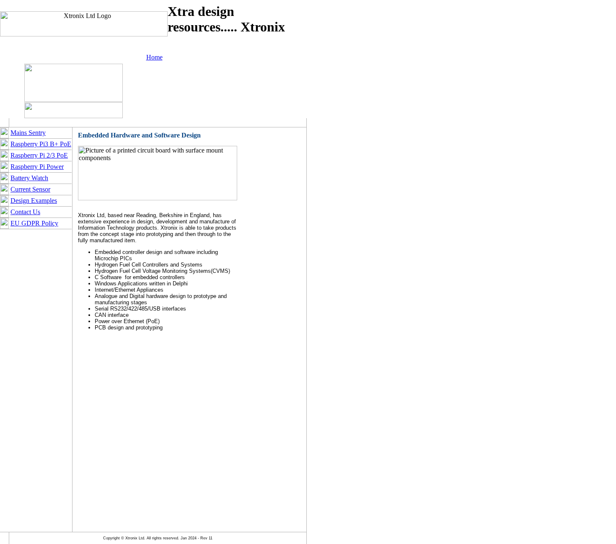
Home (154, 57)
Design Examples (33, 200)
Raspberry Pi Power (37, 166)
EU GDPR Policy (34, 223)
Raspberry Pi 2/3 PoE (39, 155)
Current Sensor (30, 189)
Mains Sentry (28, 132)
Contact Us (25, 211)
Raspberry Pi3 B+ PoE (40, 144)
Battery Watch (29, 177)
